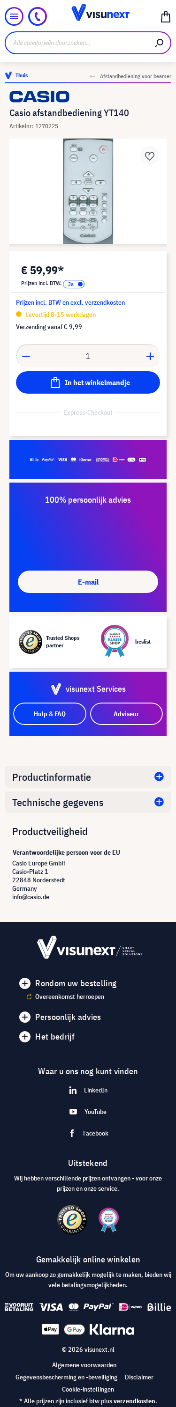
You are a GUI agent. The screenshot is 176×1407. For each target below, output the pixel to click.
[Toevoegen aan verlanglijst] (149, 155)
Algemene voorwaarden (84, 1365)
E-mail (88, 581)
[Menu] (14, 16)
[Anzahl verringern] (26, 355)
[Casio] (88, 97)
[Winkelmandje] (165, 16)
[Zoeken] (159, 42)
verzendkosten (134, 1401)
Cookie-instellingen (88, 1389)
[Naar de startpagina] (87, 16)
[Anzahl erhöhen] (151, 355)
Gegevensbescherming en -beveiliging (66, 1377)
